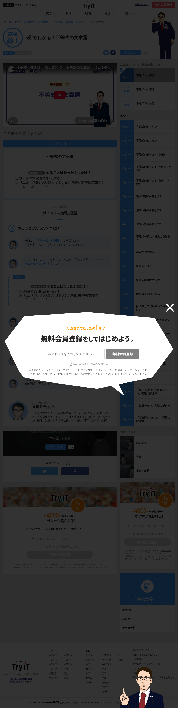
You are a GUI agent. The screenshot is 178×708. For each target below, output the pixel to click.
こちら (126, 373)
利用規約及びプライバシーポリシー (95, 370)
